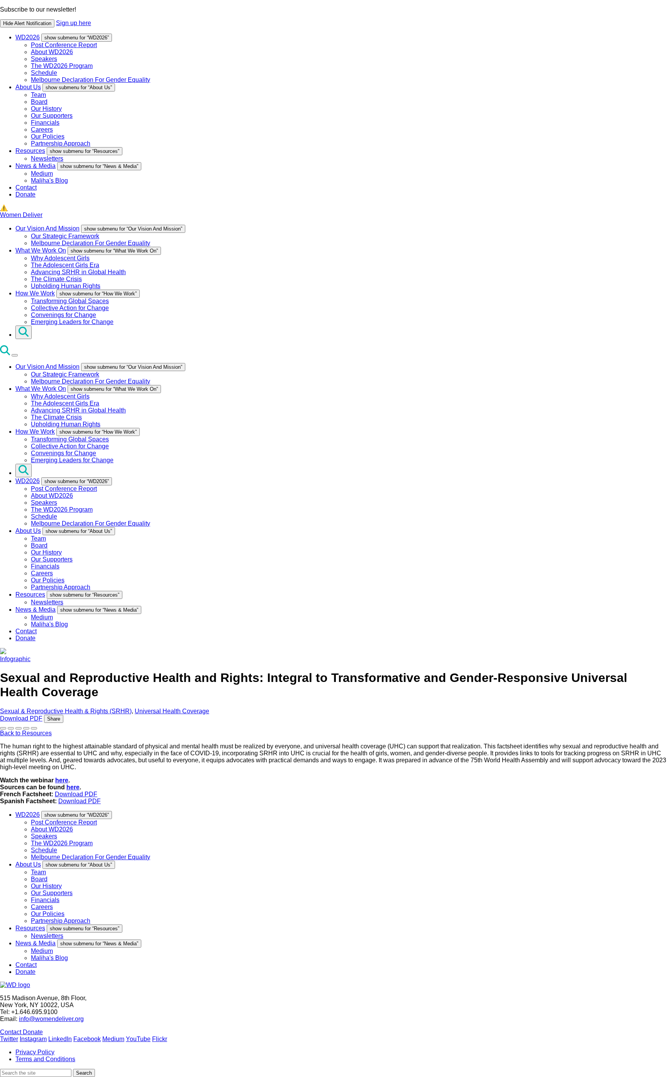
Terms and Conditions (45, 1059)
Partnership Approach (60, 143)
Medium (42, 173)
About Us (28, 87)
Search (84, 1073)
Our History (46, 108)
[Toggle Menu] (15, 355)
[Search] (23, 332)
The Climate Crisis (56, 279)
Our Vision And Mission (47, 228)
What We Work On (40, 250)
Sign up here (73, 23)
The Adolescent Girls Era (65, 265)
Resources (30, 151)
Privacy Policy (34, 1052)
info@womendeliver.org (51, 1019)
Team (38, 95)
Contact (26, 187)
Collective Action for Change (70, 308)
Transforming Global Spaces (70, 301)
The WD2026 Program (62, 66)
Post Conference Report (64, 45)
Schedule (44, 73)
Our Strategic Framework (65, 236)
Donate (25, 194)
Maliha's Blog (49, 180)
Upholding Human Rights (65, 286)
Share (53, 719)
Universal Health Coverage (172, 711)
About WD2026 (52, 52)
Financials (45, 122)
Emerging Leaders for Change (72, 322)
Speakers (44, 59)
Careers (42, 129)
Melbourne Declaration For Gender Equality (90, 79)
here (61, 780)
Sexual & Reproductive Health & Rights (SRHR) (66, 711)
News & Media (35, 166)
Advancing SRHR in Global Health (78, 272)
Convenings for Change (63, 315)
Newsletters (47, 158)
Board (39, 101)
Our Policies (47, 136)
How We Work (35, 293)
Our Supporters (52, 115)
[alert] (333, 16)
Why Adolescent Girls (60, 258)
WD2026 (27, 37)
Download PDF (21, 718)
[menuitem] (341, 58)
